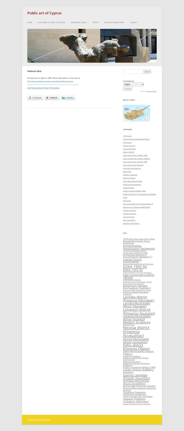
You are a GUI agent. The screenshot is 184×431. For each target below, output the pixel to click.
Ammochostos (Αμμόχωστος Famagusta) (139, 247)
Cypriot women (131, 261)
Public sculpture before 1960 (134, 191)
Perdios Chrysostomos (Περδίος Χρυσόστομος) (136, 359)
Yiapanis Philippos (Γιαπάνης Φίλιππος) (136, 400)
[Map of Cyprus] (136, 120)
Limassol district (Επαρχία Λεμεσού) (139, 311)
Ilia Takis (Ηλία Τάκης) (100, 119)
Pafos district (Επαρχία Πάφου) (136, 347)
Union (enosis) (128, 217)
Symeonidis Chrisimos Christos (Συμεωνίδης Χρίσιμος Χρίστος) (139, 387)
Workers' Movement (131, 223)
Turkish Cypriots (129, 210)
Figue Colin (33, 119)
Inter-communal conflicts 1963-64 (136, 158)
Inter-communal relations (133, 165)
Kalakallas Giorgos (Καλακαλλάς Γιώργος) (137, 282)
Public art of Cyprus (44, 13)
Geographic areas (79, 22)
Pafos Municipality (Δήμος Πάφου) (138, 353)
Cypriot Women (129, 149)
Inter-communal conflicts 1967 (135, 162)
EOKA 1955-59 (128, 152)
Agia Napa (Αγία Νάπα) (144, 239)
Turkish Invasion (129, 214)
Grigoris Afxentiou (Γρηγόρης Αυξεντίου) (137, 273)
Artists (96, 22)
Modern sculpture (130, 175)
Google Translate (151, 91)
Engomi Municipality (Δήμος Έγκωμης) (138, 264)
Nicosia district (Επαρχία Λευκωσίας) (136, 331)
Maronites (127, 171)
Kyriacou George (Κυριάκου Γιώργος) (135, 293)
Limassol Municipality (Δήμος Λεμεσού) (137, 317)
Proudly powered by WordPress (39, 419)
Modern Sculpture (136, 322)
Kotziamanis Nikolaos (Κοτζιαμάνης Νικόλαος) (137, 287)
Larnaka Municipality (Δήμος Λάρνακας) (136, 304)
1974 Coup (127, 136)
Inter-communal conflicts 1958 (135, 155)
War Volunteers (129, 220)
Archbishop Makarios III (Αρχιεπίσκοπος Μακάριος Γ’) (137, 255)
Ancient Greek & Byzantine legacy (136, 139)
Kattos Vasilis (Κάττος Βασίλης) (133, 284)
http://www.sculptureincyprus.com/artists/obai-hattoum (50, 81)
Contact (134, 22)
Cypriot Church (129, 145)
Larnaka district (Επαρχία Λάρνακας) (138, 298)
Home (29, 22)
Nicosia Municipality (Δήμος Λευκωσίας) (136, 340)
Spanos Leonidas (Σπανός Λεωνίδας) (136, 376)
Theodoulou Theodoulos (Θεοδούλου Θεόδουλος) (134, 393)
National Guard (129, 178)
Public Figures (128, 188)
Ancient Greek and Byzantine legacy (135, 253)
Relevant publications (114, 22)
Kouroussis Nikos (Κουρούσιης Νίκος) (137, 290)
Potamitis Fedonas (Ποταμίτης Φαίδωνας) (136, 364)
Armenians (127, 142)
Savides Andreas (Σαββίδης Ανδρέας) (138, 371)
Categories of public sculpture (51, 22)
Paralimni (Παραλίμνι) (131, 356)
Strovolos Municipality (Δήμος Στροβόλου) (136, 382)
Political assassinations (132, 184)
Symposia (127, 201)
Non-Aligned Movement (132, 181)
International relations (132, 168)
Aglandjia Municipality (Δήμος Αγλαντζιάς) (136, 242)
